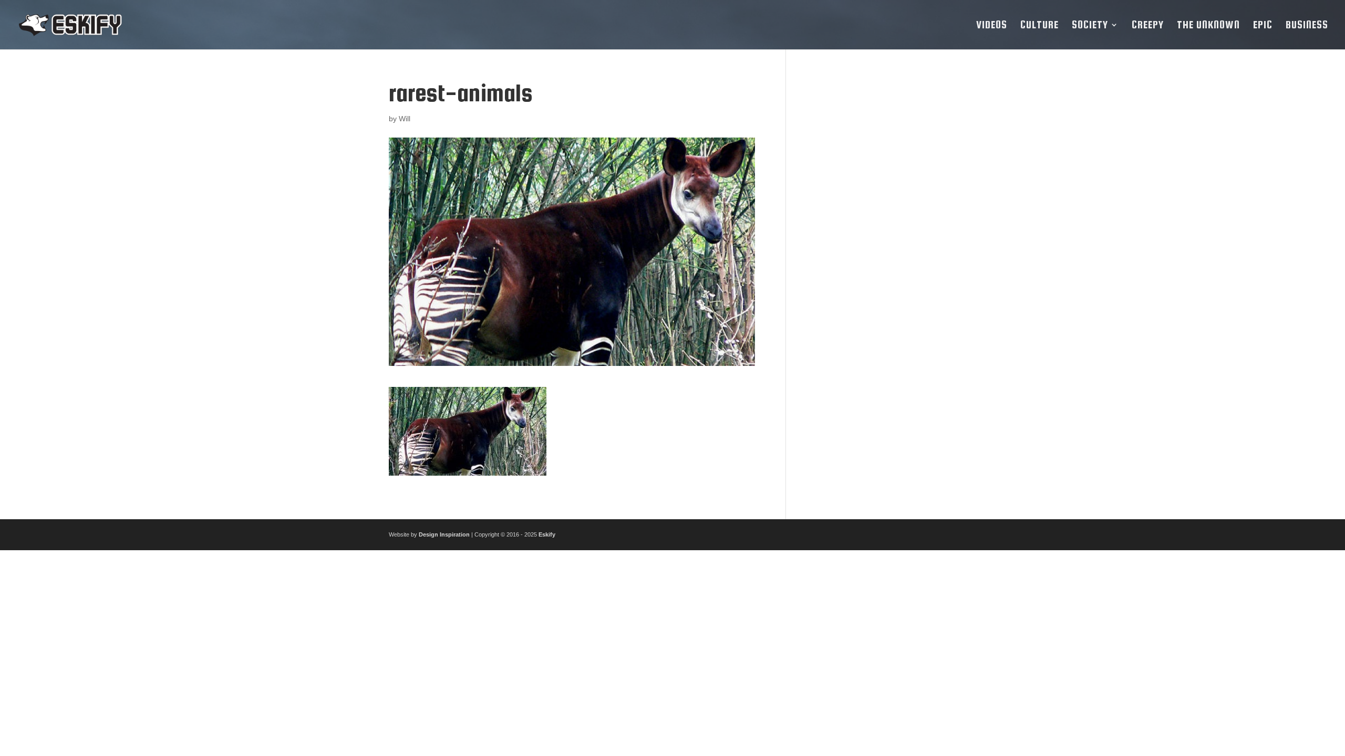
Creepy (1148, 25)
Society (1090, 25)
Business (1307, 25)
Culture (1039, 25)
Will (404, 118)
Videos (991, 25)
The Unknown (1208, 25)
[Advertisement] (879, 237)
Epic (1262, 25)
